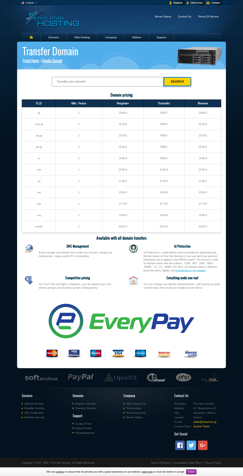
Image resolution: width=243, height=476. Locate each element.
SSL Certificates (33, 412)
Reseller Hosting (34, 408)
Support (161, 37)
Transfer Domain (52, 60)
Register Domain (85, 403)
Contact (216, 3)
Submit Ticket (83, 428)
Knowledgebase (85, 432)
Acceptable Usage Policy (188, 462)
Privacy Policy (213, 462)
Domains (53, 37)
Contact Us (184, 16)
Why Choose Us (136, 403)
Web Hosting (82, 37)
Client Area (196, 3)
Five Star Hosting (61, 462)
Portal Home (31, 60)
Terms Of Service (208, 16)
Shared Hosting (33, 403)
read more (147, 471)
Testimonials (133, 408)
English (30, 3)
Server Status (163, 16)
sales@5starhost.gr (205, 421)
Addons (136, 37)
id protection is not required (190, 270)
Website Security (34, 417)
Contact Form (83, 423)
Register (178, 3)
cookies (60, 471)
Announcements (136, 412)
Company (111, 37)
